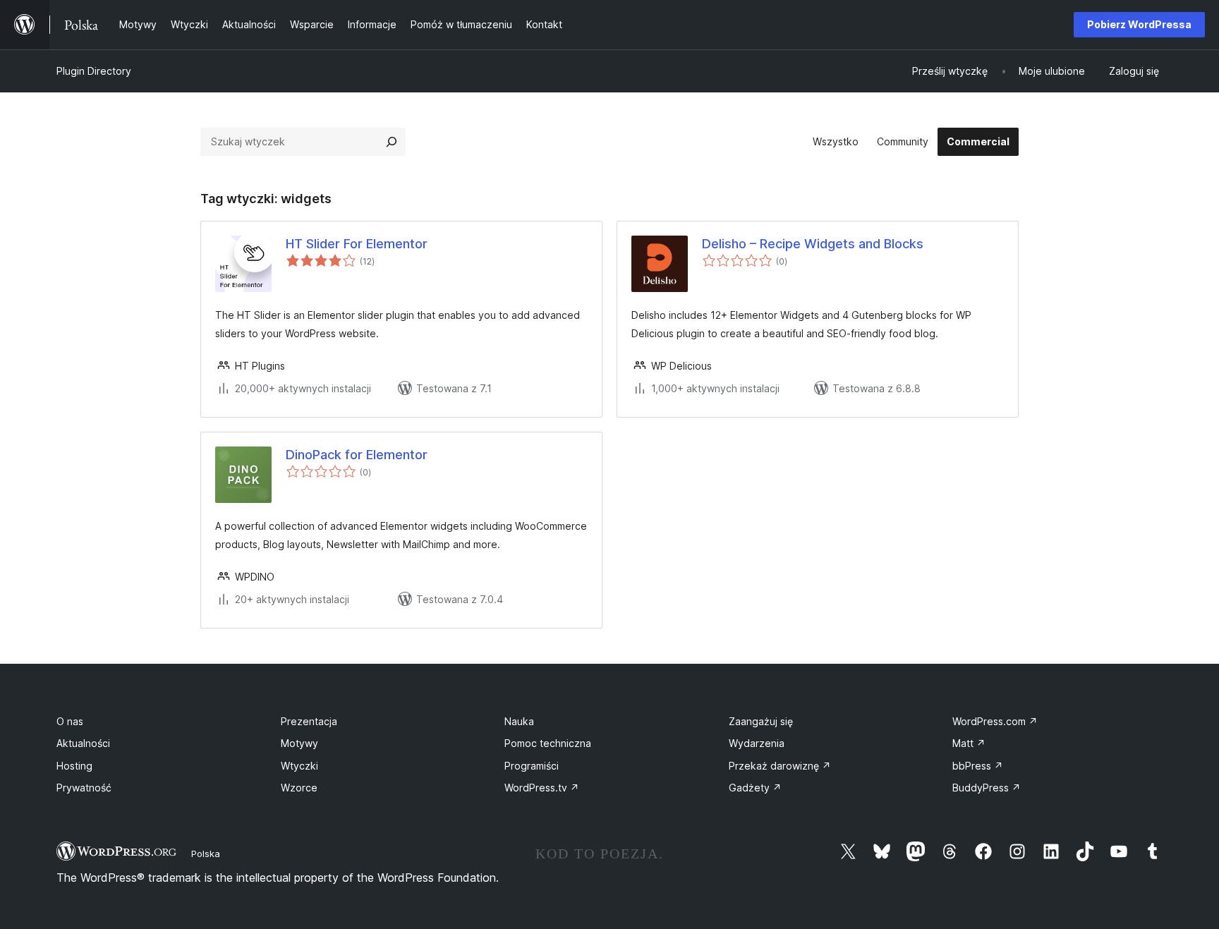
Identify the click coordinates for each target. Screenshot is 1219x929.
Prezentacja (309, 721)
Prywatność (83, 788)
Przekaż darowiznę (780, 766)
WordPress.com (995, 721)
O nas (69, 721)
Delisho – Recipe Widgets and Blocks (812, 243)
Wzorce (299, 788)
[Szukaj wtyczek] (391, 142)
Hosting (74, 766)
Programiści (531, 766)
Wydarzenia (756, 743)
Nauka (519, 721)
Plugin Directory (93, 71)
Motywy (299, 743)
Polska (205, 853)
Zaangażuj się (761, 721)
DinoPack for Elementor (356, 454)
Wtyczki (299, 766)
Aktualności (83, 743)
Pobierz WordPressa (1139, 24)
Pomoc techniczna (547, 743)
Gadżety (755, 788)
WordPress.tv (541, 788)
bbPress (977, 766)
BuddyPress (986, 788)
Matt (968, 743)
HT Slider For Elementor (356, 243)
